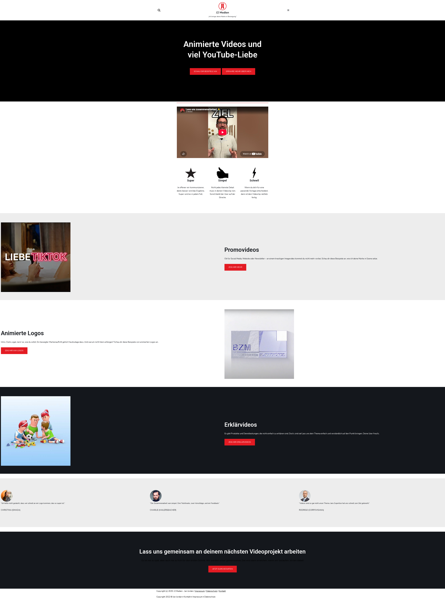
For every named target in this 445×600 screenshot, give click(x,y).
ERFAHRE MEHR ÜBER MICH (238, 71)
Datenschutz (211, 591)
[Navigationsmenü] (288, 10)
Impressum (200, 591)
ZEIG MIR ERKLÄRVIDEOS (240, 442)
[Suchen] (159, 10)
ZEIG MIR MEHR (235, 267)
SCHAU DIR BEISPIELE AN (205, 71)
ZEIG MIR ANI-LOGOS (14, 350)
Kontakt (222, 591)
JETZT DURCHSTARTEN (222, 569)
